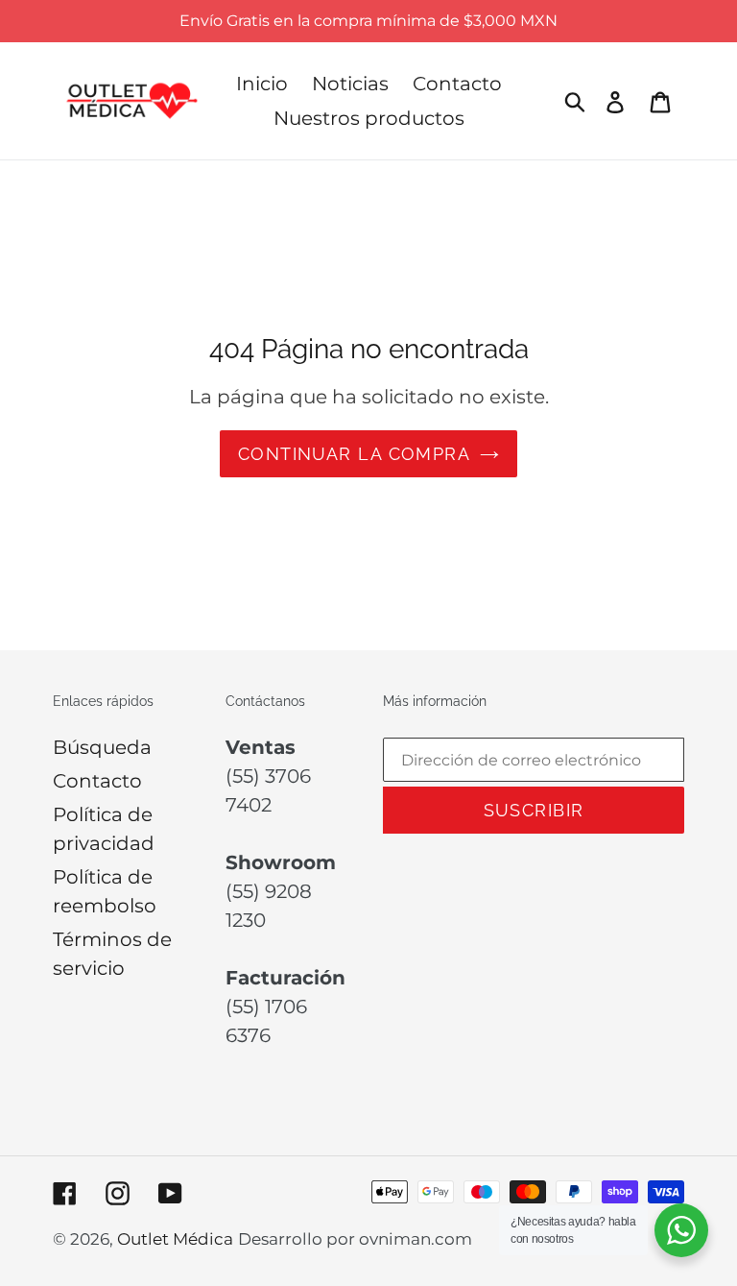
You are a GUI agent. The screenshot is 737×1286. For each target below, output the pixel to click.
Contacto (97, 780)
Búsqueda (102, 747)
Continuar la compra (354, 454)
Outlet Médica (175, 1239)
